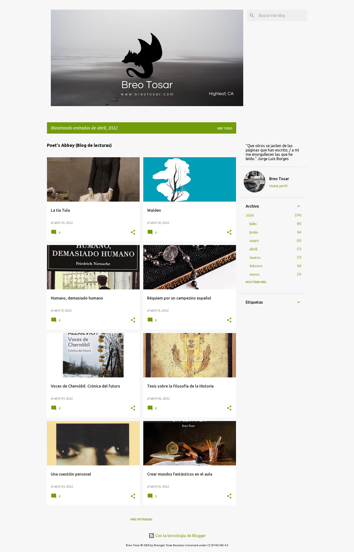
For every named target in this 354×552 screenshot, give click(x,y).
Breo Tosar (279, 179)
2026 (250, 215)
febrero (255, 266)
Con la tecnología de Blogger (180, 535)
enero (254, 274)
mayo (254, 241)
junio (253, 232)
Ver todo (224, 128)
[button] (133, 232)
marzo (255, 257)
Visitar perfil (278, 186)
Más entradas (141, 519)
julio (253, 224)
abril (253, 249)
